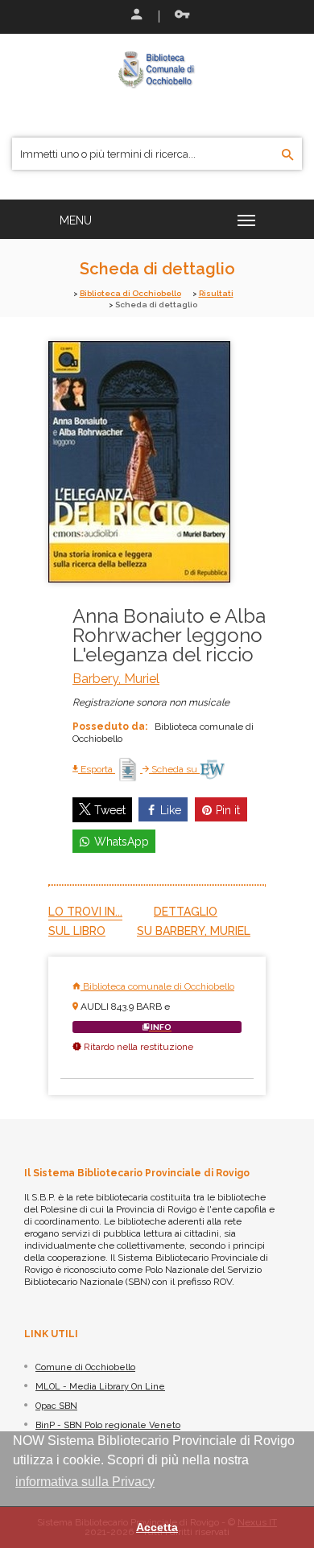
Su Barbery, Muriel (193, 930)
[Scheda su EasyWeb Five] (212, 769)
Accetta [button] (157, 1527)
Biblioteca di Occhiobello (130, 293)
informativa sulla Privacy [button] (85, 1481)
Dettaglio (185, 911)
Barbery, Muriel (115, 678)
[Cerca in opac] (288, 155)
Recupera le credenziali (179, 16)
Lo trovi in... (85, 911)
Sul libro (76, 930)
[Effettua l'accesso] (135, 16)
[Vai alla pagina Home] (157, 69)
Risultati (216, 293)
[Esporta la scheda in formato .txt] (129, 769)
